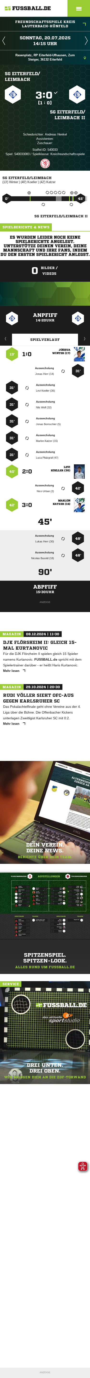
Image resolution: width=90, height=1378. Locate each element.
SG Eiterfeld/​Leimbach (22, 76)
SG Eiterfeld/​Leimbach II (67, 115)
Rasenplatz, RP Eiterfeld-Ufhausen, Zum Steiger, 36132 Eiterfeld (45, 57)
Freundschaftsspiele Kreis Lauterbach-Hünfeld (45, 24)
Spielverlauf (45, 339)
